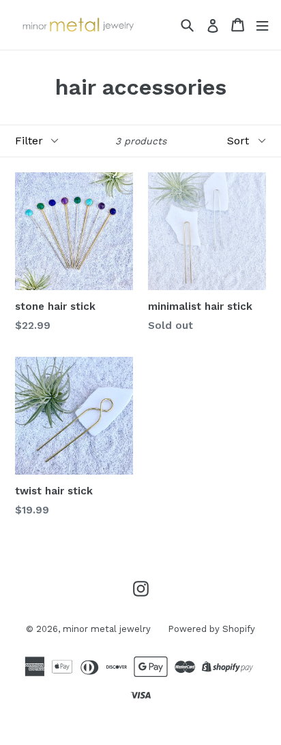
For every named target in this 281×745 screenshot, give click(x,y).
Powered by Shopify (211, 629)
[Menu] (262, 25)
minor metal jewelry (107, 629)
